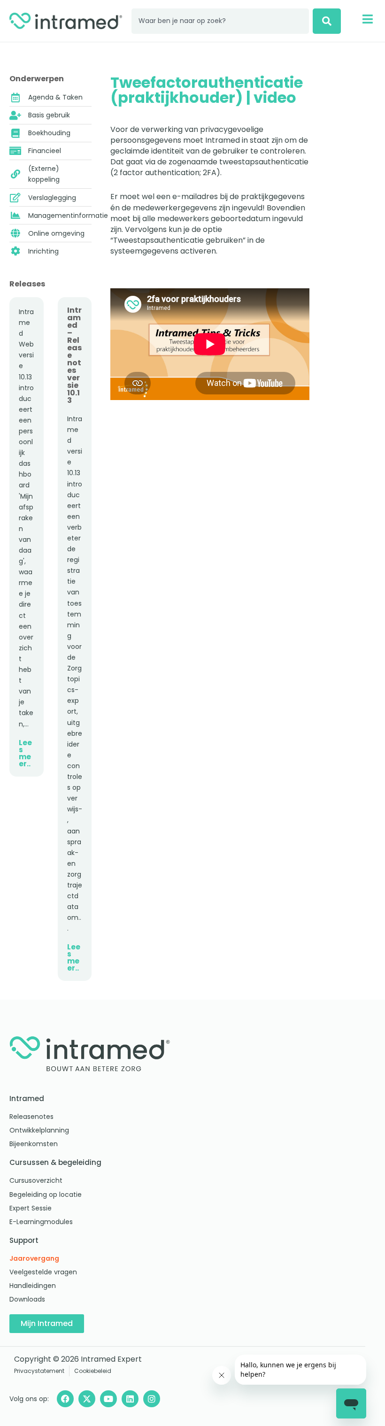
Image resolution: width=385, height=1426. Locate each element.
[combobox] (220, 21)
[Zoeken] (327, 21)
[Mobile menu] (367, 19)
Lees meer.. (25, 753)
